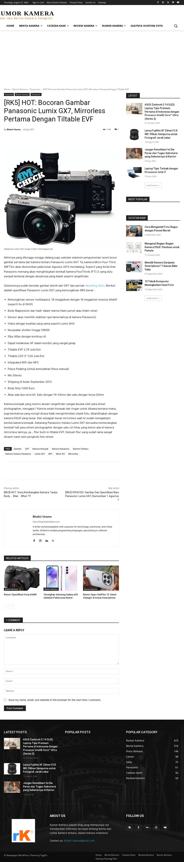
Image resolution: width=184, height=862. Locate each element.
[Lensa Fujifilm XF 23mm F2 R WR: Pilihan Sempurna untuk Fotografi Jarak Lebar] (134, 134)
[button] (175, 25)
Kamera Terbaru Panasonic (18, 453)
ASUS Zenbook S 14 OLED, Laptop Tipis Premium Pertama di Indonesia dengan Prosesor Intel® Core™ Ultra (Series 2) (162, 111)
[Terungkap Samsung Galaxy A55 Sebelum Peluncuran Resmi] (61, 578)
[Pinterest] (45, 138)
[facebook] (34, 540)
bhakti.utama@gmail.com (79, 840)
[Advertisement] (92, 57)
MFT (50, 453)
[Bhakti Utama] (18, 528)
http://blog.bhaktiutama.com (46, 521)
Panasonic (35, 89)
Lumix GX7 (39, 453)
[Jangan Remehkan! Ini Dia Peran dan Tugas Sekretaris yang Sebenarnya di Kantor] (134, 153)
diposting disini (95, 285)
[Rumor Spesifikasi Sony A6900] (22, 578)
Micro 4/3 (60, 453)
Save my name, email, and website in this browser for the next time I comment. (54, 699)
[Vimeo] (173, 3)
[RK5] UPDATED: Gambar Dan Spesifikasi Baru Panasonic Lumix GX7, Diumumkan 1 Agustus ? (92, 496)
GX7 (27, 448)
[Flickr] (147, 827)
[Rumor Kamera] (23, 830)
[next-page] (12, 606)
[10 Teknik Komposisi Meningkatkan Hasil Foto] (134, 285)
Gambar (18, 448)
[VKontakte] (165, 827)
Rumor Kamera (19, 89)
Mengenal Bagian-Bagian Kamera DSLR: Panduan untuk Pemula (162, 247)
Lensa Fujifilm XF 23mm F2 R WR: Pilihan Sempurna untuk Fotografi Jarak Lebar (161, 134)
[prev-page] (6, 606)
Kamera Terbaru (80, 448)
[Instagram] (163, 3)
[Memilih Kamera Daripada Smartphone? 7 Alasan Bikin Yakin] (134, 266)
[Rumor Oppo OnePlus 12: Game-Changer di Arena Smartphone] (101, 578)
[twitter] (53, 540)
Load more (151, 185)
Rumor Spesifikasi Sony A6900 (20, 594)
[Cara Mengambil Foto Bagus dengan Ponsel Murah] (134, 231)
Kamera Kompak (40, 448)
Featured (9, 94)
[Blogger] (129, 827)
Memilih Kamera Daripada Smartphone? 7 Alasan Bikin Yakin (161, 266)
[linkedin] (46, 540)
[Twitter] (168, 3)
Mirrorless (73, 453)
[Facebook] (158, 3)
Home (7, 89)
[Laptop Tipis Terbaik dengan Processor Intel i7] (134, 172)
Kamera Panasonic (60, 448)
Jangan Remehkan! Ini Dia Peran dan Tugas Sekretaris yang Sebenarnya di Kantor (161, 153)
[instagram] (40, 540)
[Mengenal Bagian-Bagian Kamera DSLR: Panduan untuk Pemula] (134, 247)
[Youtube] (178, 3)
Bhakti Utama (14, 129)
